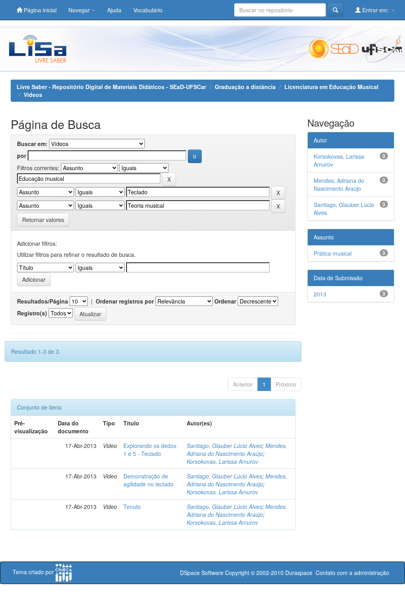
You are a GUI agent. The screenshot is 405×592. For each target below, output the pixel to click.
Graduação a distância (245, 87)
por (21, 155)
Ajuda (114, 10)
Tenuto (132, 506)
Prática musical (333, 253)
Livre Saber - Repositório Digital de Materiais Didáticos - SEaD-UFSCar (111, 87)
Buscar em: (32, 144)
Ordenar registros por (125, 301)
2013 (320, 294)
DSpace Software (201, 573)
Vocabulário (148, 10)
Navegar (79, 10)
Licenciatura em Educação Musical (331, 87)
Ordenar (225, 301)
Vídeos (33, 95)
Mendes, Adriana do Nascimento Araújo (237, 449)
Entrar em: (375, 10)
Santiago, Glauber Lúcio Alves (224, 446)
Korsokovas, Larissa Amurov (222, 461)
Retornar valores (43, 220)
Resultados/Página (42, 301)
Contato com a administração (352, 573)
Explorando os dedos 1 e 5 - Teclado (149, 449)
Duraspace (298, 573)
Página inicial (39, 10)
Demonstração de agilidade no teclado (148, 480)
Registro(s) (32, 313)
